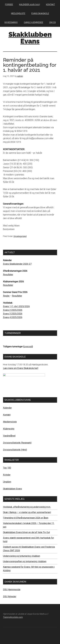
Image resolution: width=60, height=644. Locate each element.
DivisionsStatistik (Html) (15, 449)
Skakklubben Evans (30, 37)
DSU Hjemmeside (11, 589)
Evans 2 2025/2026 (12, 310)
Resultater (8, 274)
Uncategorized (20, 236)
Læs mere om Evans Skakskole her (20, 368)
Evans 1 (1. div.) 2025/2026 (16, 306)
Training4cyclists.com (13, 617)
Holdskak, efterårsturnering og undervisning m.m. (27, 507)
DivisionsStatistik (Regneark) (17, 442)
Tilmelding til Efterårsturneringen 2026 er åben (25, 517)
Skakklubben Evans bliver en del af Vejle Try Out (26, 532)
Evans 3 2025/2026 (12, 313)
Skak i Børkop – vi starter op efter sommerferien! (27, 512)
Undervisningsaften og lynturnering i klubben (24, 561)
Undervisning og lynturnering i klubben (21, 556)
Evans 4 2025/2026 (12, 317)
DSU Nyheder (9, 596)
